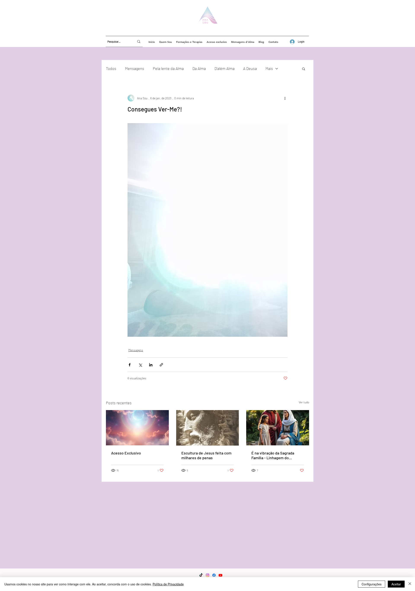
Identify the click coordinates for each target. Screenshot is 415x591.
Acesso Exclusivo (126, 453)
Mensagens (134, 68)
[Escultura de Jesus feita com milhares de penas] (207, 428)
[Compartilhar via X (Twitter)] (140, 365)
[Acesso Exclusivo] (137, 427)
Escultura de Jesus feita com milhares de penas (206, 455)
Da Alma (199, 68)
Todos (111, 68)
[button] (304, 68)
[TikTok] (201, 575)
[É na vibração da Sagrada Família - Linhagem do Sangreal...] (277, 427)
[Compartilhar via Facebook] (130, 365)
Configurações (371, 584)
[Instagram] (207, 575)
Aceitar (396, 584)
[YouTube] (220, 575)
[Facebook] (214, 575)
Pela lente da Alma (168, 68)
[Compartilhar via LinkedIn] (151, 365)
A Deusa (250, 68)
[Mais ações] (284, 98)
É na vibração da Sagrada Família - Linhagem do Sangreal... (272, 455)
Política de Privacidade (168, 584)
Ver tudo (304, 402)
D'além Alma (224, 68)
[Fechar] (409, 584)
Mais (269, 68)
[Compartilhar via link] (161, 365)
